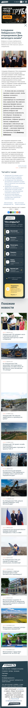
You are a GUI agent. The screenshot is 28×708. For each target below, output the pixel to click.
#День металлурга (19, 203)
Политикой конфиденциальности (13, 700)
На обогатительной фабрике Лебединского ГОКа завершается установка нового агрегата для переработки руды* (13, 196)
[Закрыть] (25, 25)
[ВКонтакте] (8, 212)
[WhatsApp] (13, 212)
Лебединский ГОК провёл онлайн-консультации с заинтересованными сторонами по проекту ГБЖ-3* (14, 191)
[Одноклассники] (17, 212)
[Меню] (26, 2)
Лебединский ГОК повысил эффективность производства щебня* (14, 187)
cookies (16, 684)
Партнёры (5, 673)
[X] (11, 212)
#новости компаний (20, 204)
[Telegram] (15, 212)
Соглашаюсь (14, 703)
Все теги (7, 669)
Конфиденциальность (8, 678)
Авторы (11, 671)
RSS (3, 669)
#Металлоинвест (8, 203)
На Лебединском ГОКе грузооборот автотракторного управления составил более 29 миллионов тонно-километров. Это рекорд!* (15, 182)
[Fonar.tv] (4, 2)
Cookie (20, 689)
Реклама (4, 675)
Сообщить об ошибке (17, 669)
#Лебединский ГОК (8, 204)
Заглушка (16, 671)
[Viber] (19, 212)
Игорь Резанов (22, 166)
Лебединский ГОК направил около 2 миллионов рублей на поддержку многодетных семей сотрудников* (14, 177)
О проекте (5, 671)
